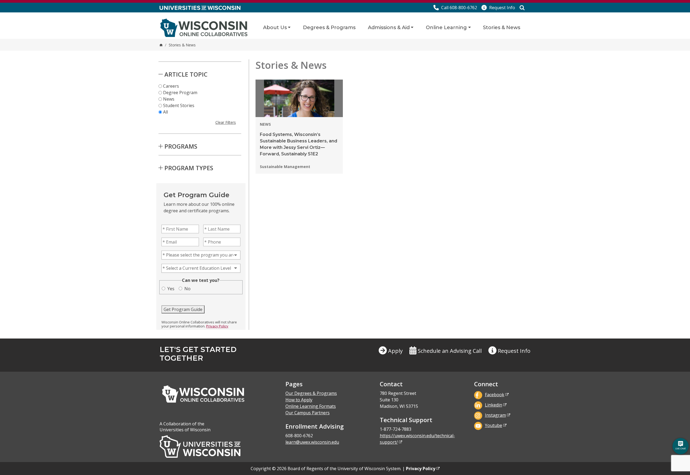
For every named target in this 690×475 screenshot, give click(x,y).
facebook (494, 395)
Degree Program (180, 92)
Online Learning (446, 27)
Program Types (188, 168)
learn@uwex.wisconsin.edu (312, 442)
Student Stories (178, 105)
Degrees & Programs (329, 27)
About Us (275, 27)
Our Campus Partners (307, 413)
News (168, 99)
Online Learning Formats (310, 406)
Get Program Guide (183, 309)
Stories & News (501, 27)
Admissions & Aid (389, 27)
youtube (493, 425)
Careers (171, 86)
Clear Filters (225, 122)
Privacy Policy (217, 326)
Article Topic (186, 74)
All (165, 112)
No (187, 289)
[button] (498, 7)
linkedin (493, 405)
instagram (495, 415)
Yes (170, 289)
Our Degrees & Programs (311, 393)
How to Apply (298, 400)
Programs (180, 146)
